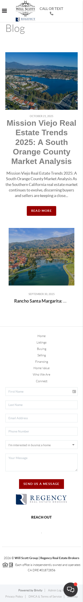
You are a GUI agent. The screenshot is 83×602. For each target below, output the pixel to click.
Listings (41, 342)
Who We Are (41, 374)
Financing (41, 361)
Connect (41, 381)
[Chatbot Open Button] (71, 590)
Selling (41, 355)
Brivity (38, 590)
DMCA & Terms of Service (45, 596)
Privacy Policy (14, 596)
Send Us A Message (41, 484)
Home (41, 336)
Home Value (41, 368)
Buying (41, 349)
